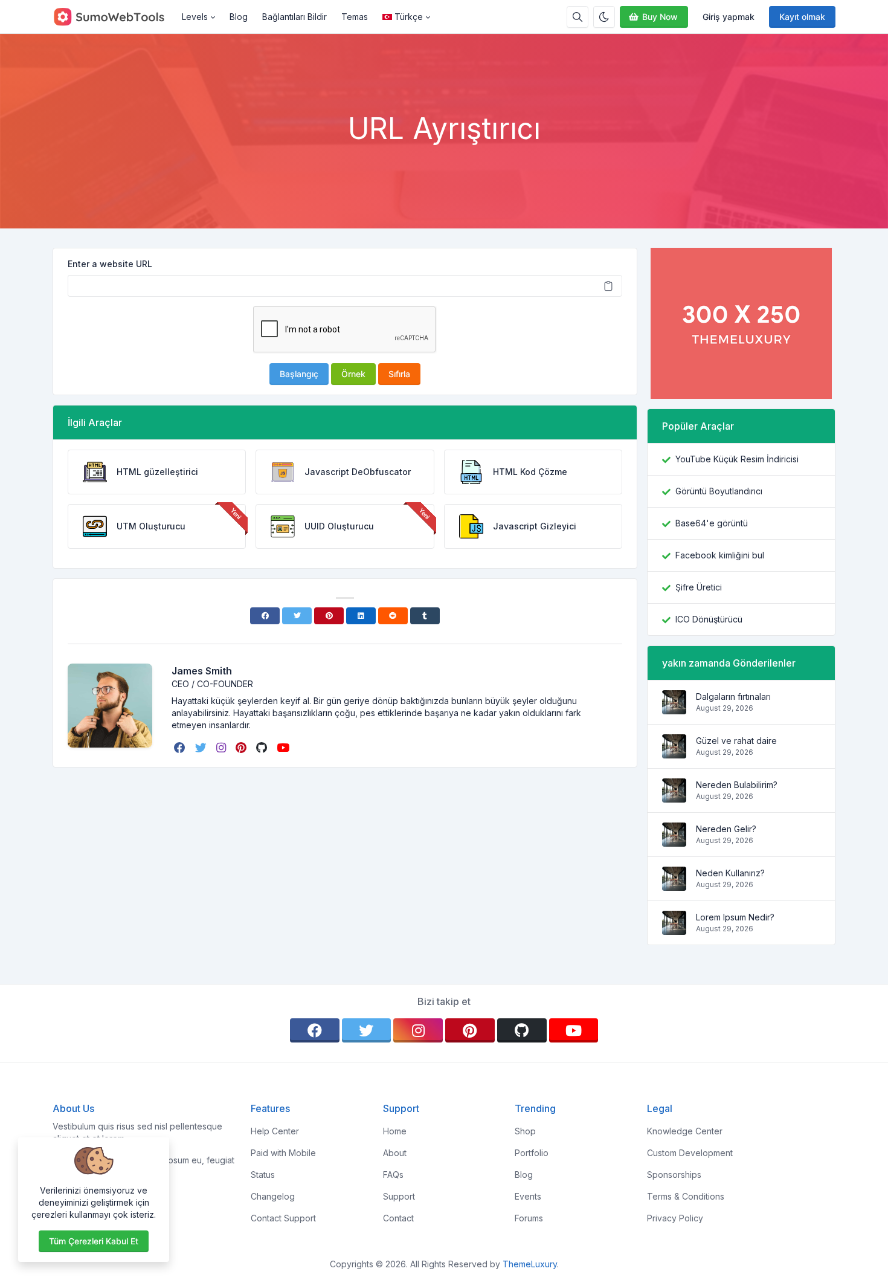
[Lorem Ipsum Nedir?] (674, 928)
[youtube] (284, 747)
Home (395, 1131)
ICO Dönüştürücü (708, 619)
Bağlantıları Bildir (294, 16)
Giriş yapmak (728, 16)
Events (528, 1196)
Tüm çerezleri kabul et (93, 1241)
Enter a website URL (110, 264)
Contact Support (283, 1218)
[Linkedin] (361, 615)
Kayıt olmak (802, 16)
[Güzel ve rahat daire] (674, 752)
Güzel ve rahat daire (736, 740)
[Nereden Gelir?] (674, 840)
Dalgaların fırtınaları (733, 696)
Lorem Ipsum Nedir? (735, 917)
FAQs (393, 1174)
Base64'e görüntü (711, 523)
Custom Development (690, 1153)
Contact (398, 1218)
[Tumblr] (425, 615)
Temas (354, 16)
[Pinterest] (329, 615)
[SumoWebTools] (114, 16)
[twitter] (202, 747)
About (395, 1153)
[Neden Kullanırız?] (674, 884)
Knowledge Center (684, 1131)
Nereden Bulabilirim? (736, 785)
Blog (239, 16)
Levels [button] (195, 16)
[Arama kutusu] (577, 17)
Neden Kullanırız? (730, 873)
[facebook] (181, 747)
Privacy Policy (675, 1218)
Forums (529, 1218)
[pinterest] (242, 747)
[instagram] (222, 747)
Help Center (275, 1131)
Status (263, 1174)
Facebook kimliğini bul (719, 555)
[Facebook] (265, 615)
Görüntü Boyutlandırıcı (718, 491)
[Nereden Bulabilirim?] (674, 796)
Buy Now (660, 16)
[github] (263, 747)
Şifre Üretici (698, 587)
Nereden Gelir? (726, 829)
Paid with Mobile (283, 1153)
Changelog (273, 1196)
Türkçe (408, 16)
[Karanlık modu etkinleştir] (604, 17)
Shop (525, 1131)
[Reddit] (393, 615)
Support (399, 1196)
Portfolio (532, 1153)
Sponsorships (674, 1174)
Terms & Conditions (685, 1196)
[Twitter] (297, 615)
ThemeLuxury (530, 1264)
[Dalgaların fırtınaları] (674, 708)
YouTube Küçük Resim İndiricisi (737, 459)
